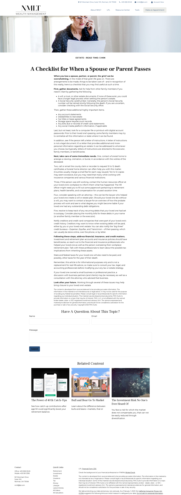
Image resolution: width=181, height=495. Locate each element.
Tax (54, 481)
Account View (159, 2)
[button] (96, 10)
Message (33, 330)
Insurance (56, 478)
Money (55, 483)
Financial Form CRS (89, 469)
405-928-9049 (126, 2)
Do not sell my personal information (150, 493)
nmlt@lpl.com (142, 2)
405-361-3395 (25, 473)
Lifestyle (56, 485)
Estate (55, 476)
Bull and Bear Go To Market (87, 400)
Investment (57, 473)
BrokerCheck (130, 472)
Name (32, 316)
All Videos (56, 490)
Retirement (57, 471)
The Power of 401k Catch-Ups (49, 400)
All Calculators (58, 493)
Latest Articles (58, 488)
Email (94, 316)
